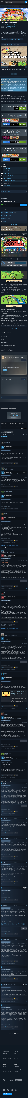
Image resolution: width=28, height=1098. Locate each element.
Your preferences (12, 408)
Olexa (5, 673)
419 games (6, 552)
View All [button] (24, 234)
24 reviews (12, 552)
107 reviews (6, 514)
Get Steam (16, 1066)
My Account (17, 1073)
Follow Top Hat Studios (11, 366)
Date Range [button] (3, 426)
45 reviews (12, 469)
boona (5, 513)
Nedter (5, 592)
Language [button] (21, 423)
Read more (24, 101)
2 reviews (6, 714)
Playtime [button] (11, 426)
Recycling (16, 1058)
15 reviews (6, 754)
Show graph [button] (23, 428)
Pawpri (5, 468)
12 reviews (12, 492)
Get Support (16, 1071)
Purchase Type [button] (13, 423)
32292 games (6, 635)
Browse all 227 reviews (14, 1033)
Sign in (2, 69)
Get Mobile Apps (7, 1093)
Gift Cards (5, 1060)
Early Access (5, 39)
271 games (6, 469)
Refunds (4, 1076)
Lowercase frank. (8, 713)
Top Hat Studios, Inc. (10, 26)
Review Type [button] (4, 423)
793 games (6, 674)
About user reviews (4, 408)
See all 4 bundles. (5, 164)
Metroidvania (13, 39)
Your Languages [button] (8, 432)
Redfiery (6, 551)
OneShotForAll (7, 753)
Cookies (4, 1073)
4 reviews (6, 443)
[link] (14, 124)
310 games (6, 594)
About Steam (6, 1051)
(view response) (5, 547)
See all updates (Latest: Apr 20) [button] (10, 258)
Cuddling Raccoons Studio (11, 24)
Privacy (4, 1066)
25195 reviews (14, 635)
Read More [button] (23, 580)
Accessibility (5, 1069)
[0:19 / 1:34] (14, 53)
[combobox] (15, 2)
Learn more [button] (23, 204)
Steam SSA (5, 1053)
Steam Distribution (7, 1058)
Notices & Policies (7, 1071)
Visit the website (5, 218)
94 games (6, 492)
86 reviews (12, 674)
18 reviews (12, 594)
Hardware (16, 1056)
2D (19, 39)
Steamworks (5, 1056)
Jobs (15, 1053)
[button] (3, 6)
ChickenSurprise (8, 491)
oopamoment (7, 442)
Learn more (10, 90)
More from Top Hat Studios (14, 357)
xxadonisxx (6, 633)
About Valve (16, 1051)
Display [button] (17, 426)
